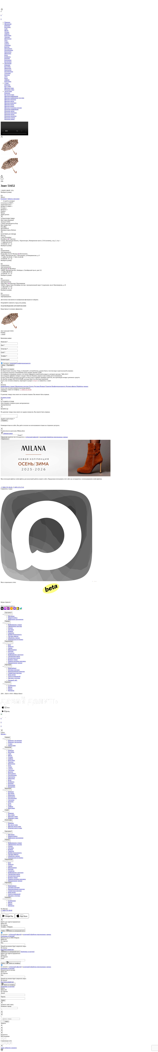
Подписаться (5, 439)
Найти (6, 1021)
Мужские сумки (13, 818)
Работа (10, 689)
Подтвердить (10, 365)
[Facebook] (2, 1044)
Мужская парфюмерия (11, 109)
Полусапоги (8, 48)
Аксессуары (8, 91)
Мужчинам (7, 63)
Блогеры (10, 651)
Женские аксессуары (14, 826)
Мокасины (7, 53)
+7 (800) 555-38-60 (25, 389)
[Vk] (4, 600)
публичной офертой (32, 437)
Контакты (11, 690)
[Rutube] (2, 604)
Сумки (6, 83)
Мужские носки (9, 114)
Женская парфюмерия (11, 96)
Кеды (6, 55)
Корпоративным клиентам (16, 671)
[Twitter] (11, 1044)
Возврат (42, 386)
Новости (10, 646)
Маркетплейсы (12, 618)
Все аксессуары (9, 94)
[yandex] (2, 600)
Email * (20, 435)
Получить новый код (7, 949)
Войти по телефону (14, 963)
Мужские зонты (9, 111)
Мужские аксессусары (15, 828)
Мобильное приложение (15, 619)
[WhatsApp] (2, 1039)
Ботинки (7, 58)
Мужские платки (9, 117)
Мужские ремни (9, 119)
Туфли (6, 42)
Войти (3, 931)
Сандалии (7, 45)
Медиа (10, 687)
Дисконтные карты (14, 656)
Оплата (31, 386)
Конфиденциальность (59, 386)
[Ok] (6, 600)
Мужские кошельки (10, 112)
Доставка (37, 386)
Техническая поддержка (15, 639)
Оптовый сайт (12, 680)
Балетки (6, 47)
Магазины (11, 616)
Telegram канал (8, 433)
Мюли (6, 30)
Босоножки (7, 62)
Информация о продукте (15, 654)
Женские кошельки (10, 103)
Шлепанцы (7, 38)
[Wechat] (97, 580)
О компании (12, 685)
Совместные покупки (15, 673)
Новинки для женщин (15, 740)
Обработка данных (82, 386)
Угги (5, 40)
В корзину (4, 199)
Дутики (6, 32)
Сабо (5, 29)
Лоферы (6, 34)
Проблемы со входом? (8, 936)
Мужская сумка (9, 89)
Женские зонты (9, 101)
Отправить (4, 420)
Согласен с (16, 363)
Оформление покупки (22, 386)
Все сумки (7, 86)
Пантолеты (7, 52)
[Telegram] (35, 600)
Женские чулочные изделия (13, 108)
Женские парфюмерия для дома (14, 98)
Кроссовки (7, 35)
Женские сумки (13, 816)
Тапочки (7, 37)
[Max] (47, 580)
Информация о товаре (8, 386)
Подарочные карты (14, 658)
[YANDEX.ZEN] (10, 600)
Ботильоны (7, 60)
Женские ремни (9, 106)
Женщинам (7, 24)
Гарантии (48, 386)
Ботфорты (7, 57)
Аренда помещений (14, 676)
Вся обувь (7, 27)
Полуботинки (8, 50)
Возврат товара (13, 659)
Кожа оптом (12, 675)
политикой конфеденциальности (20, 363)
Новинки (7, 22)
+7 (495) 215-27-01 (18, 487)
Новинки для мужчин (15, 742)
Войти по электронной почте (17, 931)
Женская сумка (9, 88)
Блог (9, 645)
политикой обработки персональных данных (54, 437)
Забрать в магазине (13, 199)
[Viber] (94, 580)
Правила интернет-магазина (17, 661)
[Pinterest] (8, 600)
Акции (10, 648)
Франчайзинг (12, 668)
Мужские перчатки (10, 116)
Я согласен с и (26, 934)
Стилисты (11, 653)
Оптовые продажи (14, 670)
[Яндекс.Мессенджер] (95, 580)
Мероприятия (12, 649)
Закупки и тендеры (14, 678)
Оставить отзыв (6, 397)
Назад (3, 365)
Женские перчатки (10, 99)
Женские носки (9, 104)
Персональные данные (15, 663)
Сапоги (6, 43)
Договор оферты (71, 386)
